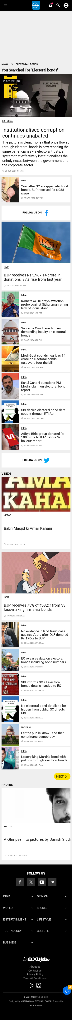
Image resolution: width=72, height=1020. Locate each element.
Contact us (34, 970)
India (23, 180)
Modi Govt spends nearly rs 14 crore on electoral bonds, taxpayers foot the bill (43, 359)
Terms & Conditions (34, 978)
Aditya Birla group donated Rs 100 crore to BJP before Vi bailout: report (42, 437)
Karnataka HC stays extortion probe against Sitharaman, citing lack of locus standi (44, 304)
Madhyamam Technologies (36, 1001)
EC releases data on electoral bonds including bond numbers (43, 660)
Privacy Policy (35, 974)
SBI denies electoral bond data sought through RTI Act (43, 411)
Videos (7, 515)
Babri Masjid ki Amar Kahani (28, 528)
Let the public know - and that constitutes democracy (42, 734)
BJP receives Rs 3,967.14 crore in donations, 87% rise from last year (33, 277)
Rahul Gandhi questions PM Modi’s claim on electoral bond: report (43, 386)
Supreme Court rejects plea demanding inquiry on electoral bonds (43, 331)
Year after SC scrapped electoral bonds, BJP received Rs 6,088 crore (44, 189)
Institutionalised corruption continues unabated (33, 133)
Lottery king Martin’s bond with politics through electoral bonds (44, 758)
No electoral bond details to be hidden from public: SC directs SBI (43, 709)
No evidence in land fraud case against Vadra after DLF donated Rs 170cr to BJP (44, 634)
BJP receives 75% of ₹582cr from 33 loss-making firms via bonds (34, 607)
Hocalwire (36, 1005)
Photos (8, 826)
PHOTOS (7, 785)
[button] (5, 5)
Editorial (7, 121)
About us (35, 966)
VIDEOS (6, 473)
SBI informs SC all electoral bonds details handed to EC (41, 684)
